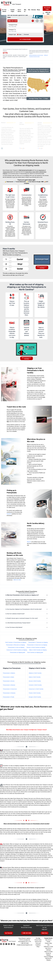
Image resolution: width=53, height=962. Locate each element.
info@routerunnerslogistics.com (24, 945)
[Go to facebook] (1, 944)
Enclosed (26, 34)
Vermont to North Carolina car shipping (35, 647)
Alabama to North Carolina (35, 673)
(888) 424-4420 (12, 21)
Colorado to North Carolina (35, 685)
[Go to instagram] (9, 944)
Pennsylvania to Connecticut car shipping (37, 645)
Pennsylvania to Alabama (9, 673)
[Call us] (43, 13)
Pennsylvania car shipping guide (17, 652)
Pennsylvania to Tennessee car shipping (38, 642)
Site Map (38, 938)
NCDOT (29, 541)
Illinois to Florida (48, 951)
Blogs (38, 9)
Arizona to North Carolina (35, 681)
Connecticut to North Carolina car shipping (16, 650)
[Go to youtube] (6, 944)
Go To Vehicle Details (25, 39)
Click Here (44, 933)
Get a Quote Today (47, 8)
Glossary (33, 9)
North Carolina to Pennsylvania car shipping (15, 642)
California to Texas (48, 946)
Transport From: (12, 24)
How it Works (19, 10)
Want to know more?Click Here (42, 267)
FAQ (29, 9)
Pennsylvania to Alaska (8, 677)
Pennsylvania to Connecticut (10, 689)
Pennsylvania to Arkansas (9, 685)
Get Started (8, 933)
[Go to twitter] (4, 944)
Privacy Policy (38, 940)
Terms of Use (38, 941)
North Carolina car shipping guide (35, 652)
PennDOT (9, 514)
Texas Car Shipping (48, 956)
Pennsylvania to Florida (8, 697)
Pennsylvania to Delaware (9, 693)
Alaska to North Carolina (34, 677)
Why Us (25, 10)
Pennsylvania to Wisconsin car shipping (15, 645)
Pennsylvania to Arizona (8, 681)
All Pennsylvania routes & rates (36, 55)
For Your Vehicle (4, 10)
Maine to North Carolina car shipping (38, 650)
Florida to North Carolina (35, 693)
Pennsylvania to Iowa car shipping (16, 647)
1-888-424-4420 (17, 579)
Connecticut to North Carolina (36, 689)
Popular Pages (12, 10)
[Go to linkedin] (11, 944)
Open (20, 34)
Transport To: (12, 29)
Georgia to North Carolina (35, 697)
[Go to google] (14, 944)
